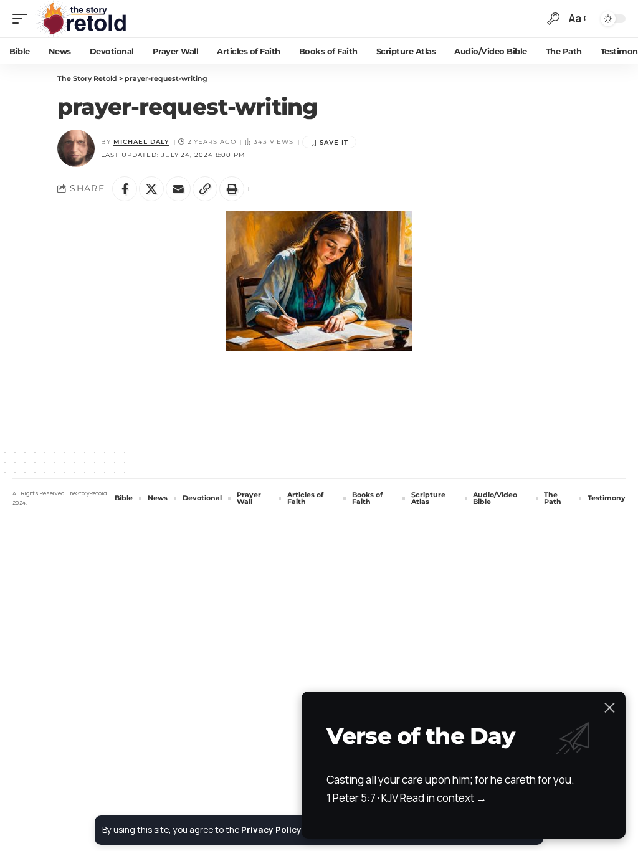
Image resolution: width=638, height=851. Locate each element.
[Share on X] (151, 188)
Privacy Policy (271, 829)
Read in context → (443, 798)
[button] (23, 18)
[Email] (178, 188)
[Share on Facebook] (124, 188)
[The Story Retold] (84, 18)
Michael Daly (141, 142)
